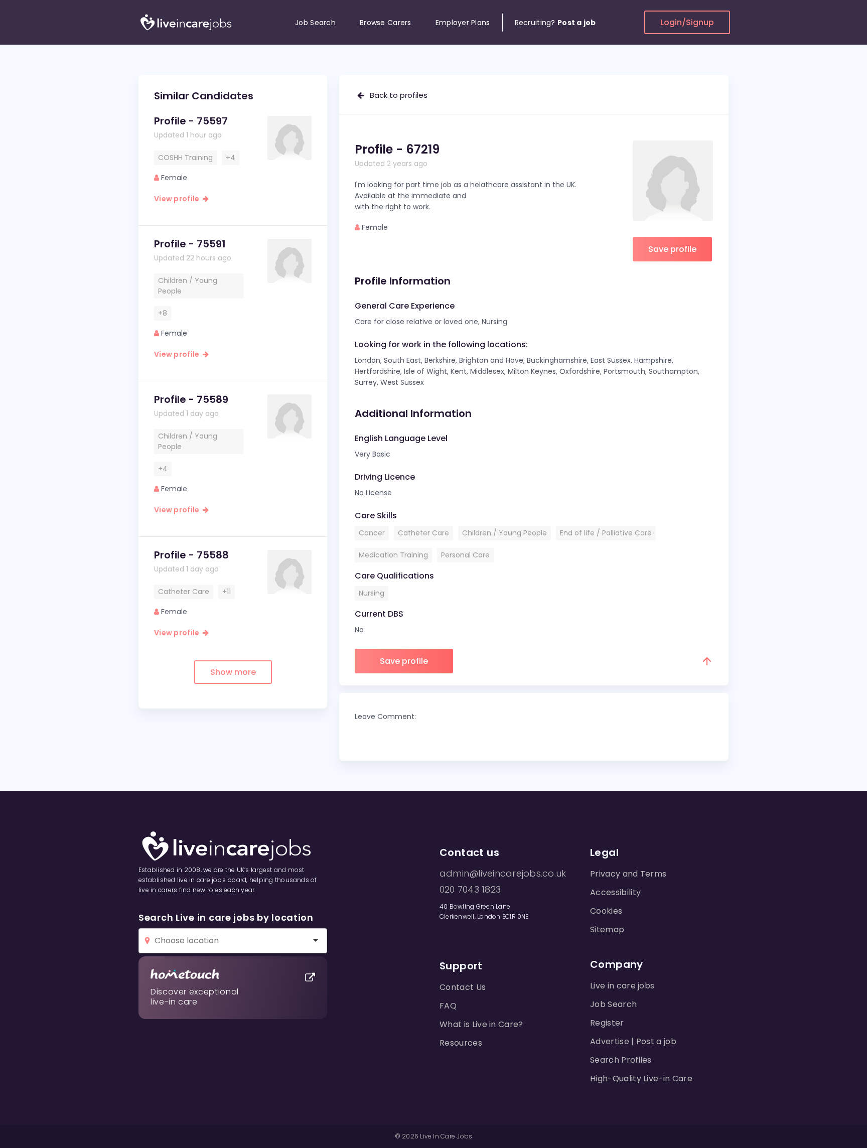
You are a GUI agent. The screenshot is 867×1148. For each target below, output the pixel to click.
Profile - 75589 (191, 399)
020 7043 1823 (470, 890)
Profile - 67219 (397, 149)
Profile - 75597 (191, 121)
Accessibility (615, 892)
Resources (461, 1043)
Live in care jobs (622, 985)
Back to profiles (395, 95)
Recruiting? (555, 23)
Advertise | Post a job (633, 1041)
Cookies (606, 911)
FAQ (448, 1006)
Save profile (672, 249)
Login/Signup (687, 22)
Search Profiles (621, 1060)
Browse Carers (385, 23)
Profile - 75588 (191, 555)
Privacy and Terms (628, 874)
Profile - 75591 (190, 244)
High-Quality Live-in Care (641, 1078)
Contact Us (463, 987)
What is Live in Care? (481, 1024)
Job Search (315, 23)
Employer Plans (463, 23)
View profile (178, 199)
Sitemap (607, 929)
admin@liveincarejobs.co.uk (503, 874)
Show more (233, 672)
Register (607, 1023)
